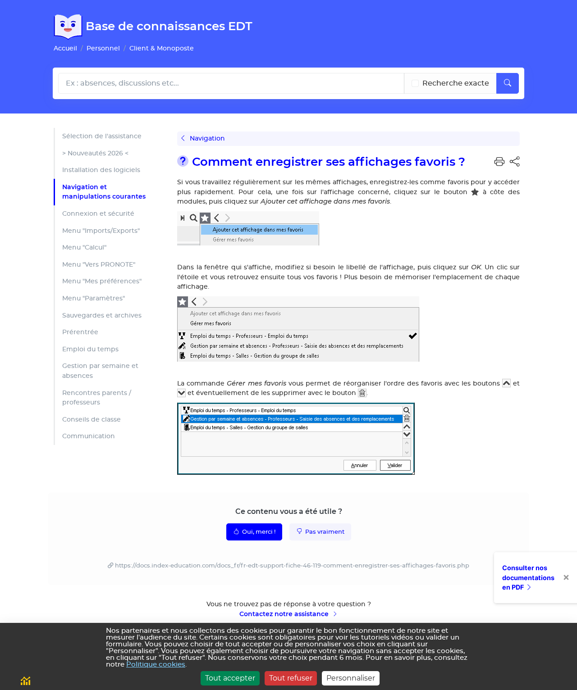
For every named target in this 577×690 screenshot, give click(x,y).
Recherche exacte (455, 83)
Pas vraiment (324, 532)
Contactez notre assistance (284, 614)
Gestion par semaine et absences (100, 371)
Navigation (206, 138)
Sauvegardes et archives (102, 315)
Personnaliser (350, 678)
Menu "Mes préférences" (102, 281)
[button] (499, 162)
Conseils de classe (91, 419)
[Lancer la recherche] (507, 83)
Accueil (65, 48)
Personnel (103, 48)
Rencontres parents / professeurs (96, 398)
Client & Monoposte (161, 48)
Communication (88, 436)
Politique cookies (155, 664)
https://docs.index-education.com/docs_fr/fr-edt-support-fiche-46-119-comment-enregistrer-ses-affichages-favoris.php (292, 566)
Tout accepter (230, 678)
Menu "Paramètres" (93, 298)
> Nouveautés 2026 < (95, 153)
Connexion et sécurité (98, 213)
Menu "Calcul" (84, 247)
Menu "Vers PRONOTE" (98, 264)
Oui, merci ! (258, 532)
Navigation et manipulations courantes (104, 192)
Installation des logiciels (101, 170)
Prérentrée (80, 332)
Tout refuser (290, 678)
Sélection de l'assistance (102, 136)
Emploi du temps (90, 349)
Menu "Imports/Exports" (101, 230)
